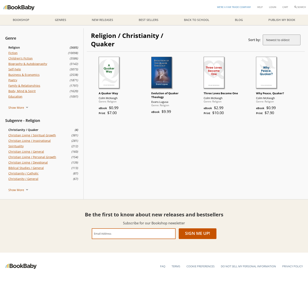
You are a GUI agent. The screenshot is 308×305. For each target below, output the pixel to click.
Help (260, 7)
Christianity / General (23, 179)
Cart (285, 7)
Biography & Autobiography (27, 64)
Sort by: (254, 39)
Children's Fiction (20, 58)
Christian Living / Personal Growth (32, 157)
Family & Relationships (24, 86)
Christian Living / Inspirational (29, 141)
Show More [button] (16, 108)
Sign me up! (197, 233)
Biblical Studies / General (26, 168)
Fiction (13, 53)
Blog (239, 20)
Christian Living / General (26, 152)
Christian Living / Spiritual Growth (32, 135)
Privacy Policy (292, 266)
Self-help (14, 69)
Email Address (102, 233)
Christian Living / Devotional (28, 162)
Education (15, 96)
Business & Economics (24, 75)
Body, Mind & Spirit (22, 91)
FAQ (162, 266)
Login (272, 7)
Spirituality (16, 146)
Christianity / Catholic (23, 173)
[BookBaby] (22, 7)
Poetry (12, 80)
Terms (176, 266)
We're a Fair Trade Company (234, 7)
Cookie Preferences (200, 266)
